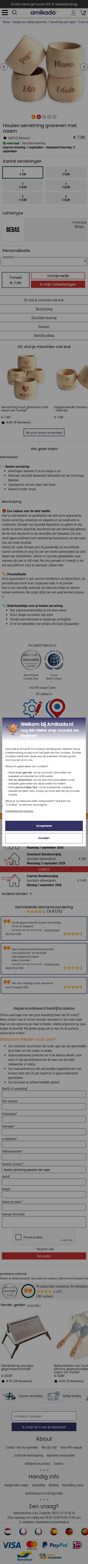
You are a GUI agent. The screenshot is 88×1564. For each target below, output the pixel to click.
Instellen (44, 838)
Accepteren (44, 826)
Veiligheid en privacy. (19, 811)
